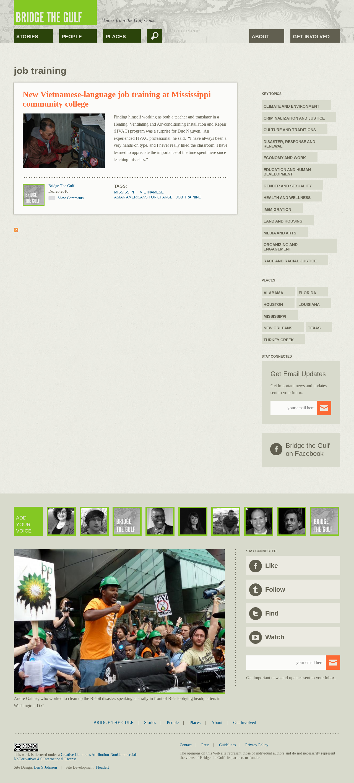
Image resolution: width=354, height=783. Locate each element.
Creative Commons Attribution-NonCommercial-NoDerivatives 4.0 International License (75, 757)
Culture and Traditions (290, 130)
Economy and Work (285, 158)
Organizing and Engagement (281, 246)
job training (188, 197)
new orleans (278, 328)
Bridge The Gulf (61, 186)
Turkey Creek (279, 340)
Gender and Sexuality (288, 186)
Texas (314, 328)
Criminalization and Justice (294, 118)
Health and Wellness (287, 197)
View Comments (71, 198)
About (260, 36)
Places (116, 36)
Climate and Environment (291, 106)
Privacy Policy (256, 745)
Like (271, 565)
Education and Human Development (287, 171)
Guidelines (227, 745)
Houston (273, 304)
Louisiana (309, 304)
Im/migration (277, 209)
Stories (27, 36)
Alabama (273, 293)
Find (271, 613)
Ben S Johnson (45, 767)
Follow (275, 589)
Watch (274, 637)
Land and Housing (283, 221)
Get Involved (311, 36)
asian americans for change (143, 197)
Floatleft (102, 767)
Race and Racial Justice (290, 261)
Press (205, 745)
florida (307, 293)
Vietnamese (152, 192)
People (72, 36)
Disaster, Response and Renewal (289, 143)
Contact (186, 745)
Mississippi (125, 192)
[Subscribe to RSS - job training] (16, 230)
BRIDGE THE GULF (113, 722)
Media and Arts (280, 233)
